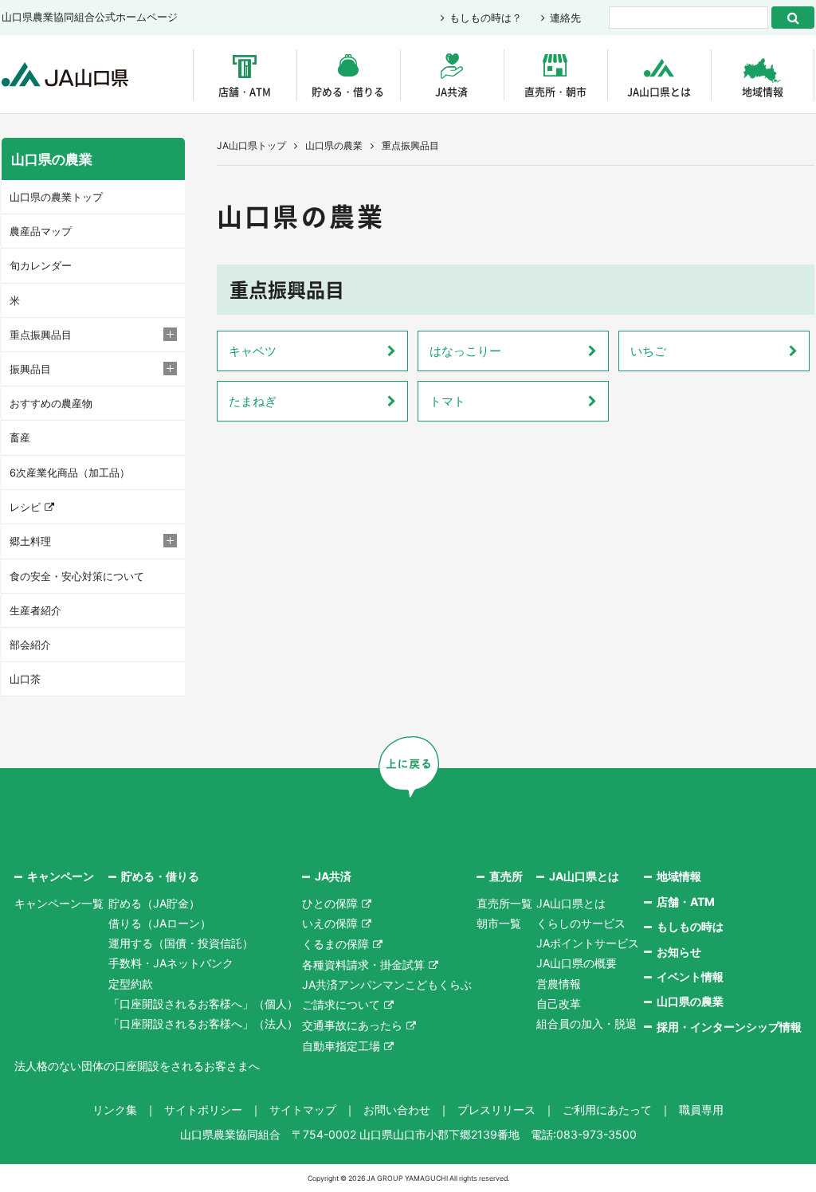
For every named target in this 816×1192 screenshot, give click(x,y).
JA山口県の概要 (576, 963)
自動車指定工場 (341, 1046)
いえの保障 (330, 923)
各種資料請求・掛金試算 (363, 964)
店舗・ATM (244, 91)
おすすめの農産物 (51, 403)
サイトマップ (302, 1109)
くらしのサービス (581, 923)
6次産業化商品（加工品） (70, 472)
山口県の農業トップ (56, 196)
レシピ (25, 506)
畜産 (20, 437)
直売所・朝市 (555, 91)
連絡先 (565, 17)
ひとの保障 (330, 903)
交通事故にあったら (352, 1025)
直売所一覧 (504, 903)
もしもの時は (690, 926)
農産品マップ (41, 231)
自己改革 (558, 1003)
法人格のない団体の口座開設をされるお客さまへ (137, 1065)
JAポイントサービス (587, 943)
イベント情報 (690, 976)
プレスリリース (496, 1109)
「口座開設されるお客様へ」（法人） (203, 1023)
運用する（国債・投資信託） (180, 943)
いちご (648, 351)
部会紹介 (30, 644)
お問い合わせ (396, 1109)
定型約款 (130, 983)
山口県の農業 (334, 145)
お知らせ (679, 952)
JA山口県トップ (251, 145)
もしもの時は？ (485, 17)
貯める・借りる (348, 91)
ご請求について (341, 1004)
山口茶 (25, 678)
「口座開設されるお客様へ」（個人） (203, 1003)
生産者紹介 (35, 610)
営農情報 (558, 983)
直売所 (506, 876)
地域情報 (762, 91)
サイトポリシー (203, 1109)
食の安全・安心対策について (77, 576)
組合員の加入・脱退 (586, 1023)
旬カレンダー (41, 265)
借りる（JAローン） (159, 923)
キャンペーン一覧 (59, 903)
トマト (447, 401)
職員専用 (701, 1109)
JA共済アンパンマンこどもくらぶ (387, 984)
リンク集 (114, 1109)
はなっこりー (465, 351)
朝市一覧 (499, 923)
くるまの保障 (335, 944)
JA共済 (451, 91)
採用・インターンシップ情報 (729, 1026)
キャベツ (253, 351)
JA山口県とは (659, 91)
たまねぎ (253, 401)
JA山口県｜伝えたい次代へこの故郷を (65, 74)
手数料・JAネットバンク (170, 963)
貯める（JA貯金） (154, 903)
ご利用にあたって (607, 1109)
